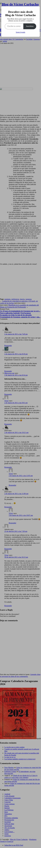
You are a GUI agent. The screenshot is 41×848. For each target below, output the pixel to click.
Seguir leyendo (20, 32)
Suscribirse (30, 26)
